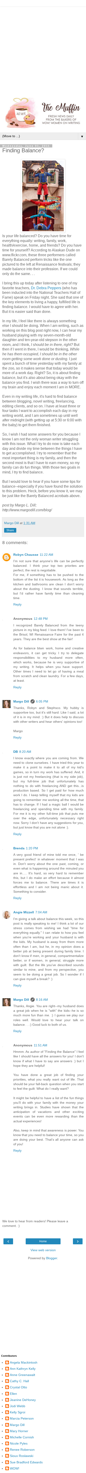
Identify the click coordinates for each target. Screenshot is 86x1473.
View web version (43, 1250)
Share (10, 530)
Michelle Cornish (22, 1437)
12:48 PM (41, 618)
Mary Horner (19, 1431)
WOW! (14, 1468)
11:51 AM (40, 1045)
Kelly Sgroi (17, 1412)
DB (15, 751)
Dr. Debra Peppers (46, 288)
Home (43, 1241)
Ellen (13, 1393)
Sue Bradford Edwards (26, 1462)
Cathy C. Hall (19, 1381)
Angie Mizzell (23, 912)
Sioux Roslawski (21, 1456)
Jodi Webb (17, 1406)
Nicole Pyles (19, 1443)
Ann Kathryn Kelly (23, 1368)
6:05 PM (42, 701)
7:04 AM (41, 912)
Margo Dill (21, 701)
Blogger (51, 1258)
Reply (17, 604)
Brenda (19, 848)
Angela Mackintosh (23, 1362)
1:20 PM (32, 848)
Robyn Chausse (25, 554)
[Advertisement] (43, 50)
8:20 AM (25, 751)
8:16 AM (42, 999)
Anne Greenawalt (22, 1375)
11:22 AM (46, 554)
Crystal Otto (18, 1387)
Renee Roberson (22, 1449)
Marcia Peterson (22, 1418)
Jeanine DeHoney (23, 1400)
